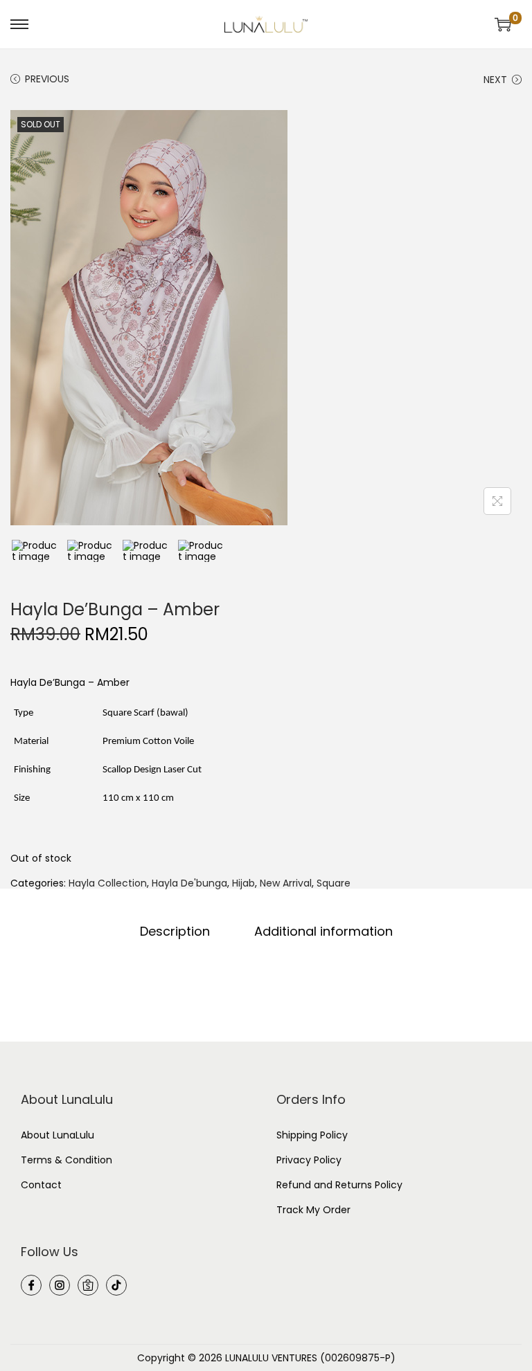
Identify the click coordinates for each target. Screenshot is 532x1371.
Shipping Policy (312, 1135)
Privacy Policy (309, 1160)
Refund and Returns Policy (339, 1185)
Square (334, 883)
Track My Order (313, 1210)
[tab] (175, 931)
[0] (503, 24)
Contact (41, 1185)
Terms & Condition (66, 1160)
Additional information (323, 931)
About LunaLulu (57, 1135)
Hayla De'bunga (189, 883)
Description (175, 931)
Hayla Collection (108, 883)
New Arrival (286, 883)
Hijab (243, 883)
